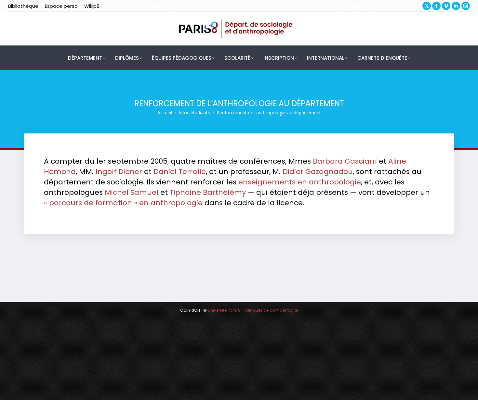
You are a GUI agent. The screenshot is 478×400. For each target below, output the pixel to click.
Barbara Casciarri (345, 161)
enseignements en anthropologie (299, 182)
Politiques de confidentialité (271, 310)
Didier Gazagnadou (318, 172)
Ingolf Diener (119, 172)
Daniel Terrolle (179, 172)
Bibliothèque (23, 6)
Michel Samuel (131, 192)
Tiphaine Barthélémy (208, 192)
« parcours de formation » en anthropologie (123, 203)
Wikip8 (92, 6)
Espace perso (61, 6)
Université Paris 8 (224, 310)
